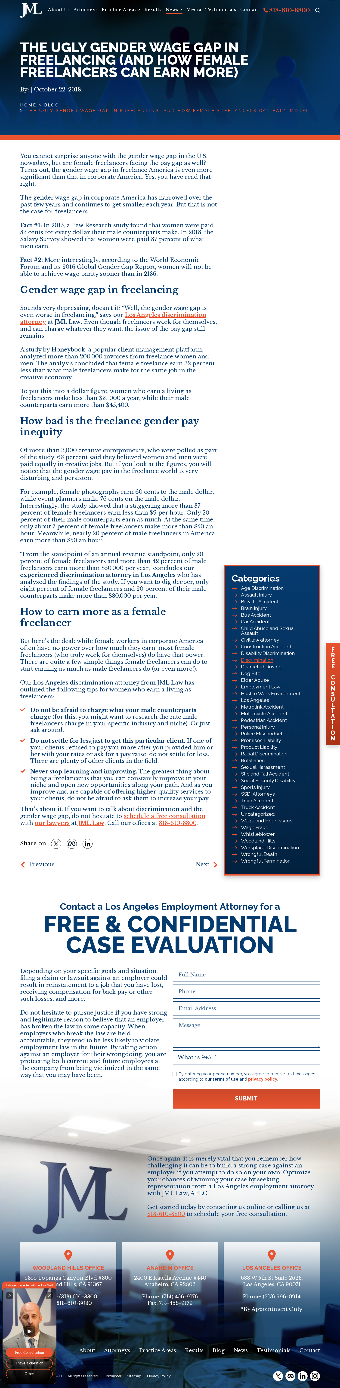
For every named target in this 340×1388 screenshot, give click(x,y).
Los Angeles (255, 700)
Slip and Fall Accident (265, 773)
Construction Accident (266, 646)
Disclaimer (112, 1376)
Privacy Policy (159, 1376)
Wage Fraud (255, 827)
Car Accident (255, 621)
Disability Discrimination (268, 653)
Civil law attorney (260, 639)
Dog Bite (250, 673)
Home (28, 105)
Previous (42, 864)
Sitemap (134, 1376)
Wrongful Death (259, 854)
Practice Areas (119, 9)
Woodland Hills (258, 840)
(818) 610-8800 (78, 1297)
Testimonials (220, 9)
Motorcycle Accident (264, 713)
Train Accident (257, 800)
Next (202, 864)
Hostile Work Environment (270, 693)
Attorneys (86, 9)
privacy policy (262, 1079)
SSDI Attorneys (258, 793)
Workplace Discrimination (270, 847)
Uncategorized (258, 814)
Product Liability (259, 747)
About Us (59, 9)
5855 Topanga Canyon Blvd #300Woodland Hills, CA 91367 (68, 1281)
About (87, 1350)
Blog (51, 105)
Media (193, 9)
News (172, 9)
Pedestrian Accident (264, 720)
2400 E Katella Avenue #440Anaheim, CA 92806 (170, 1281)
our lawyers (52, 823)
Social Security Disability (268, 780)
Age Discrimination (262, 588)
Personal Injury (258, 726)
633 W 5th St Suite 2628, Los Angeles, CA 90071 (272, 1281)
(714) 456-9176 (180, 1297)
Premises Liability (261, 740)
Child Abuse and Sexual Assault (268, 631)
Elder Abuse (255, 680)
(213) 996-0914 (282, 1297)
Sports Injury (255, 787)
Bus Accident (256, 614)
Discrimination (257, 660)
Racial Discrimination (264, 753)
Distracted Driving (261, 666)
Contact (249, 9)
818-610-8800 (289, 10)
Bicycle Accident (259, 601)
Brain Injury (254, 608)
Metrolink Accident (262, 706)
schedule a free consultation (164, 816)
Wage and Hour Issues (266, 820)
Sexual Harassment (263, 767)
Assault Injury (256, 594)
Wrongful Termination (266, 860)
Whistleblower (258, 834)
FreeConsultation (333, 694)
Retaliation (253, 760)
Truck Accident (258, 807)
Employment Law (261, 686)
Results (152, 9)
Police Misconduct (261, 733)
